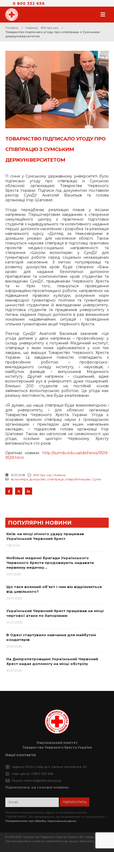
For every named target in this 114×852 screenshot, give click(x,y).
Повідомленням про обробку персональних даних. (41, 821)
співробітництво (78, 479)
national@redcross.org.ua (42, 780)
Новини (59, 475)
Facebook (8, 491)
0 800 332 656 (29, 3)
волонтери (19, 479)
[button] (104, 14)
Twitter (18, 491)
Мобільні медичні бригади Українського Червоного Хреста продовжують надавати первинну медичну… (50, 562)
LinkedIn (28, 491)
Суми (96, 479)
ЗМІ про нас (42, 475)
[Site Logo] (13, 14)
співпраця (55, 479)
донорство (37, 479)
